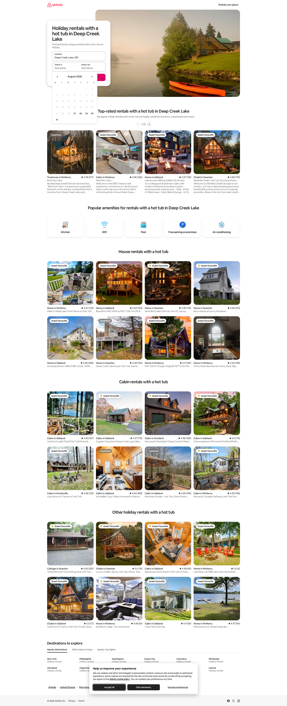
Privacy (71, 701)
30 (92, 113)
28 (80, 113)
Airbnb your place (228, 4)
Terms (81, 701)
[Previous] (138, 124)
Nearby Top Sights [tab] (106, 649)
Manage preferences (178, 687)
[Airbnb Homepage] (55, 5)
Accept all (109, 687)
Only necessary (143, 687)
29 (86, 113)
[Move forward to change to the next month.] (92, 77)
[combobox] (79, 57)
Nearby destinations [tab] (57, 649)
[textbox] (65, 68)
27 (74, 113)
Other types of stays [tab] (82, 649)
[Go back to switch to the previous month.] (57, 77)
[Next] (149, 124)
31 (57, 119)
